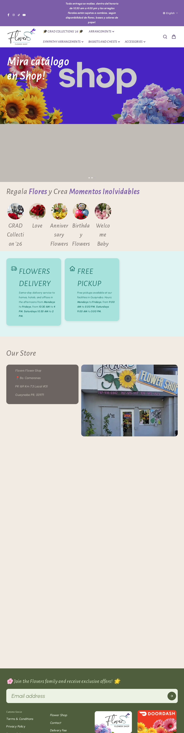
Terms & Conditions (19, 719)
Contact (55, 723)
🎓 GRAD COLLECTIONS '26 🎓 (63, 31)
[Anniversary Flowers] (59, 226)
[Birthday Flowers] (81, 226)
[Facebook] (8, 15)
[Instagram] (14, 15)
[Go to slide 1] (89, 177)
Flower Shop (58, 715)
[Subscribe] (171, 696)
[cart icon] (174, 37)
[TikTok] (19, 15)
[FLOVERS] (21, 37)
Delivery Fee (58, 730)
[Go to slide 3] (94, 177)
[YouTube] (24, 15)
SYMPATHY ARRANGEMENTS (61, 41)
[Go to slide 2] (92, 177)
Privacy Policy (15, 726)
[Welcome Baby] (103, 226)
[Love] (37, 226)
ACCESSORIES (134, 41)
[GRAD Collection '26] (15, 226)
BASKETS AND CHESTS (102, 41)
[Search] (165, 37)
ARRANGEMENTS (100, 31)
